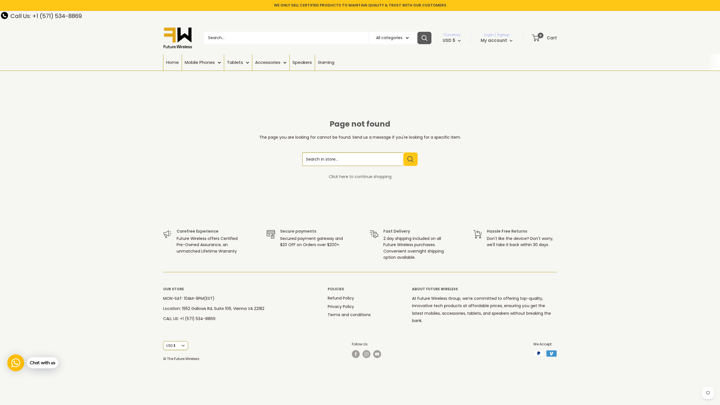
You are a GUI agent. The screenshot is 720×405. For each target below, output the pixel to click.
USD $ (171, 345)
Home (172, 62)
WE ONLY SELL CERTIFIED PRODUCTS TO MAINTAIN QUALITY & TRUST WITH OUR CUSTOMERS (360, 5)
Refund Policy (341, 298)
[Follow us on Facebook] (356, 354)
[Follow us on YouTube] (377, 354)
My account (494, 40)
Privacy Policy (341, 306)
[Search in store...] (410, 159)
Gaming (326, 62)
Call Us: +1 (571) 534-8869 (46, 16)
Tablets (235, 62)
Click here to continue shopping (360, 176)
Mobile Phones (200, 62)
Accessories (267, 62)
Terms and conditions (349, 315)
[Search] (424, 38)
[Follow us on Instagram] (366, 354)
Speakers (302, 62)
